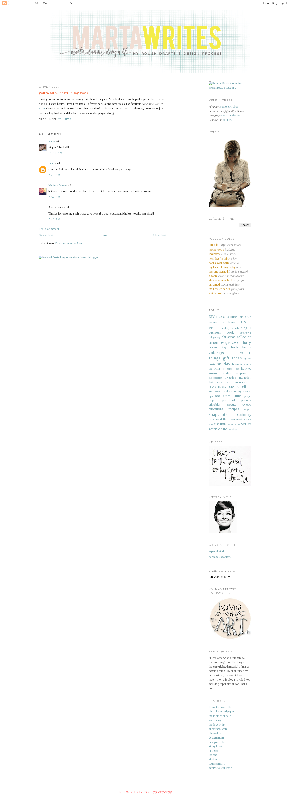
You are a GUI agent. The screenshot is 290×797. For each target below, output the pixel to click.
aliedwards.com (218, 728)
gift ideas (232, 358)
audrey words (230, 328)
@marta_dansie (230, 115)
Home (103, 235)
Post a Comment (49, 228)
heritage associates (220, 556)
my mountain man (240, 382)
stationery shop (229, 106)
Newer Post (46, 235)
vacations (220, 424)
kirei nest (214, 759)
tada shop (214, 750)
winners (64, 119)
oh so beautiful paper (221, 711)
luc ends (214, 755)
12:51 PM (55, 153)
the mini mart (232, 419)
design (213, 347)
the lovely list (217, 724)
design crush (216, 742)
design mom (216, 737)
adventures (230, 317)
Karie (51, 141)
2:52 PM (54, 197)
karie (42, 108)
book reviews (239, 332)
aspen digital (216, 551)
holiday (224, 363)
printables (215, 404)
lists (212, 382)
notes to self (237, 387)
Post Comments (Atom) (69, 243)
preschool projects (236, 400)
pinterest (227, 119)
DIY (212, 317)
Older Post (159, 235)
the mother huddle (220, 715)
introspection (215, 377)
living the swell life (220, 707)
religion (247, 409)
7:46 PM (54, 219)
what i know (234, 424)
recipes (233, 409)
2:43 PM (54, 175)
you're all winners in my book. (64, 93)
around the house (222, 322)
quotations (216, 409)
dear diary (241, 342)
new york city (217, 386)
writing (233, 429)
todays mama (217, 763)
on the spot (229, 391)
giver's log (215, 720)
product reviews (239, 404)
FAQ (219, 316)
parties (237, 396)
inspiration (243, 373)
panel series (223, 396)
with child (218, 429)
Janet (51, 163)
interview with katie (220, 768)
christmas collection (236, 337)
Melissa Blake (57, 185)
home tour (233, 368)
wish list (246, 424)
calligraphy (214, 337)
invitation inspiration (238, 377)
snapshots (218, 414)
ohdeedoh (215, 733)
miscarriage (222, 382)
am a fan (245, 316)
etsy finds (229, 347)
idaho (227, 373)
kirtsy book (215, 746)
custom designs (220, 343)
